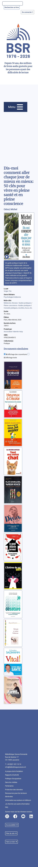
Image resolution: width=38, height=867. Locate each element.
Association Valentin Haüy (13, 332)
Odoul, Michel (10, 209)
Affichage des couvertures (17, 354)
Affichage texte (11, 358)
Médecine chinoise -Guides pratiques (17, 303)
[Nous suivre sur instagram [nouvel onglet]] (7, 816)
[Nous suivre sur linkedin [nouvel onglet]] (31, 816)
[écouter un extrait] (7, 256)
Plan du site (10, 833)
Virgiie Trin (7, 291)
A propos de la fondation (14, 771)
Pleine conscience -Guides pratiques (17, 305)
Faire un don (10, 842)
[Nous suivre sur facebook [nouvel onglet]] (15, 816)
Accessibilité (11, 825)
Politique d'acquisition (13, 779)
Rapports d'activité (12, 775)
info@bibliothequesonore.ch (15, 767)
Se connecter (27, 12)
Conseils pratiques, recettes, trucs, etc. (18, 308)
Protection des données (14, 790)
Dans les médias (11, 782)
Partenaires (9, 786)
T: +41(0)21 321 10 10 (13, 764)
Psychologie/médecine (12, 297)
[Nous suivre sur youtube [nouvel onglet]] (23, 816)
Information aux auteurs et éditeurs (18, 800)
